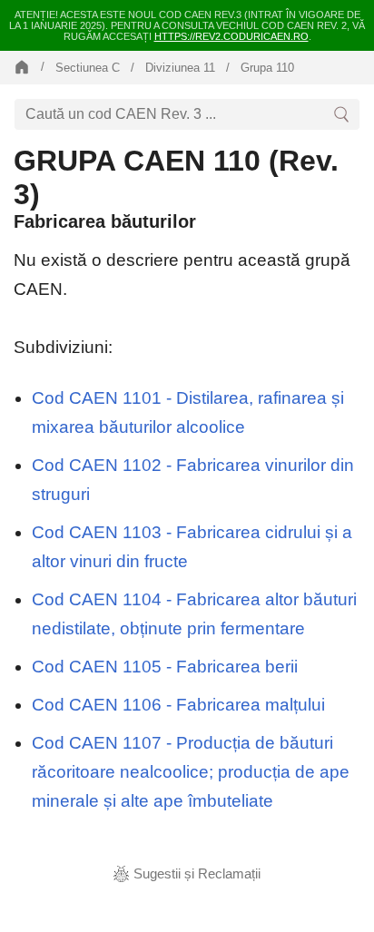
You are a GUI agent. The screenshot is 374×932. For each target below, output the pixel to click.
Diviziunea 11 (180, 67)
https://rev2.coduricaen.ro (231, 36)
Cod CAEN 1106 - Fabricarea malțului (178, 704)
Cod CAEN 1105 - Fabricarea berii (165, 666)
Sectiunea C (87, 67)
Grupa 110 (267, 67)
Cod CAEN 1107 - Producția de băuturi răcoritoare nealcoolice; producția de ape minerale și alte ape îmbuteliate (190, 771)
